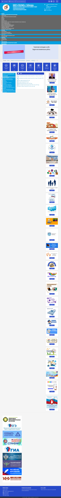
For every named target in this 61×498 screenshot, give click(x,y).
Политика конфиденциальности (9, 491)
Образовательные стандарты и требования (6, 29)
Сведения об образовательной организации (9, 14)
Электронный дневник (6, 68)
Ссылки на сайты (6, 495)
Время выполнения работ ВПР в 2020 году (25, 83)
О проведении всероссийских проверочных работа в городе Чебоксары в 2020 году (30, 79)
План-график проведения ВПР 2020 (24, 80)
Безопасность (30, 67)
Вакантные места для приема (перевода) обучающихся (9, 91)
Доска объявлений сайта (13, 51)
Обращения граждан (22, 68)
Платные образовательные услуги (8, 89)
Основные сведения (6, 77)
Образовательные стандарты (7, 82)
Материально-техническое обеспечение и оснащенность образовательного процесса (7, 85)
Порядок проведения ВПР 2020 (24, 82)
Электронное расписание (47, 68)
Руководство (4, 83)
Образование (5, 81)
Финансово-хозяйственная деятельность (9, 90)
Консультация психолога (4, 39)
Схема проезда (6, 492)
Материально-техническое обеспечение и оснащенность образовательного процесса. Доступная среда (13, 21)
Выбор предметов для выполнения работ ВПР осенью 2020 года (29, 84)
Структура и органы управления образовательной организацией (8, 16)
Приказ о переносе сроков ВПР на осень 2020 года (27, 86)
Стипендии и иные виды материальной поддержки (9, 88)
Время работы (6, 493)
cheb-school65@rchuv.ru (49, 10)
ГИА (14, 67)
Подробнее (52, 82)
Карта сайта (38, 67)
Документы (4, 80)
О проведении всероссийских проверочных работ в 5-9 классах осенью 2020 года (30, 76)
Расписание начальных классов (55, 68)
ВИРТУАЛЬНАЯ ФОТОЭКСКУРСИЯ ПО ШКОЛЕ (9, 42)
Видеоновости (3, 44)
